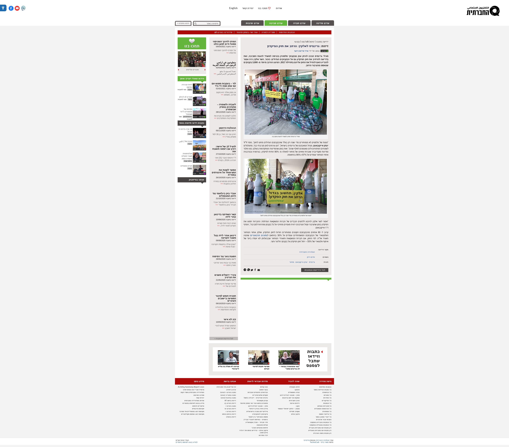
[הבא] (178, 70)
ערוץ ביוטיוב (231, 390)
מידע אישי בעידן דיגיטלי (258, 408)
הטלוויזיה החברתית (307, 252)
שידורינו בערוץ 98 (223, 32)
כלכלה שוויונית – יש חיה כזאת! (256, 398)
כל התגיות (327, 395)
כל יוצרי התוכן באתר (323, 417)
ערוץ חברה (299, 23)
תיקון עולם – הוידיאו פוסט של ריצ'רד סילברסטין (253, 431)
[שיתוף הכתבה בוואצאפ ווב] (248, 269)
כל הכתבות (327, 403)
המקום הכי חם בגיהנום (291, 398)
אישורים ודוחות (198, 406)
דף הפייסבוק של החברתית (226, 387)
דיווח (324, 46)
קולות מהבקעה (262, 425)
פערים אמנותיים (186, 166)
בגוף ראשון (263, 390)
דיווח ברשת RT (230, 400)
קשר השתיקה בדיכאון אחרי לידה (225, 215)
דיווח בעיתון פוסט (229, 414)
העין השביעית (294, 400)
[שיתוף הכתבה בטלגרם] (245, 269)
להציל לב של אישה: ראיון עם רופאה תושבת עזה (224, 149)
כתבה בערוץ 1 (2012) (228, 392)
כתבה (190, 90)
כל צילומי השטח (325, 414)
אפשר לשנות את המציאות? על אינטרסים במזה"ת (224, 172)
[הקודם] (205, 70)
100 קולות (264, 387)
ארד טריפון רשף (301, 50)
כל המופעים (326, 411)
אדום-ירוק (311, 257)
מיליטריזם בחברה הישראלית (257, 411)
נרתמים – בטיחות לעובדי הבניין (256, 419)
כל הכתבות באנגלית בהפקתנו (320, 425)
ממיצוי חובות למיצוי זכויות (261, 367)
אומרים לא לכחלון (185, 97)
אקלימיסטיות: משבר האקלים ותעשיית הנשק (187, 156)
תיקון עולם (295, 414)
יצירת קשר (247, 8)
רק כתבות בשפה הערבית (322, 433)
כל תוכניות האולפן (324, 406)
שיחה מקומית (294, 387)
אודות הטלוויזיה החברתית (194, 400)
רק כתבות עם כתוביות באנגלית (319, 430)
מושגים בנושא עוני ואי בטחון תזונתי (254, 403)
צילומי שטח (188, 161)
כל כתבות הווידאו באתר (322, 390)
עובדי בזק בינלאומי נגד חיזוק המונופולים (224, 194)
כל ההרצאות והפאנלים (322, 408)
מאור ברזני (324, 442)
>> (227, 53)
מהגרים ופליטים (192, 69)
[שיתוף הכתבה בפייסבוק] (255, 269)
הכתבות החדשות (287, 32)
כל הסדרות (327, 398)
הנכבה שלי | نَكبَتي (185, 141)
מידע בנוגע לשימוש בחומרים (193, 403)
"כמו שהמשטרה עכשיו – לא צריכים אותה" (289, 367)
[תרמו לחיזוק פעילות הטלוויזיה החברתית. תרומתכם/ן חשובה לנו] (192, 43)
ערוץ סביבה (275, 23)
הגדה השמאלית (294, 392)
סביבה (323, 51)
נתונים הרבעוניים (258, 235)
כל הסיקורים (326, 400)
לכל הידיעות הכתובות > (223, 339)
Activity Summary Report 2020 (191, 387)
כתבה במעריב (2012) (228, 395)
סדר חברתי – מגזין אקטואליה (256, 422)
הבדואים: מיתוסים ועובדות (258, 392)
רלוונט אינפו (295, 403)
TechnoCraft (314, 442)
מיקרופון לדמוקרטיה (260, 414)
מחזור (291, 262)
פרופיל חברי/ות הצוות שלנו (193, 390)
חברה (202, 149)
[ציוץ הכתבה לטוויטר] (252, 269)
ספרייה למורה (268, 32)
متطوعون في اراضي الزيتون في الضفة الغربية (224, 63)
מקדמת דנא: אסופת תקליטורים (192, 414)
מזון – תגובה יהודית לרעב (290, 395)
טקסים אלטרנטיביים (260, 395)
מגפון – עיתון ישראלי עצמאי (289, 408)
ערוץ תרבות (252, 23)
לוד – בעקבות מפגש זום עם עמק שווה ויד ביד (224, 84)
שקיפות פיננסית (198, 408)
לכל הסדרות (263, 435)
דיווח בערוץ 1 (231, 411)
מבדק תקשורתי (262, 400)
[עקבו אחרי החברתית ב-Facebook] (11, 8)
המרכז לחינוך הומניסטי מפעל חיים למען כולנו (224, 42)
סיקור (190, 99)
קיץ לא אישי (230, 319)
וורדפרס (307, 440)
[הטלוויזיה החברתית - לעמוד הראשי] (483, 11)
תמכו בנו (262, 8)
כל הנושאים (326, 392)
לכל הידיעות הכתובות (314, 269)
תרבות (201, 173)
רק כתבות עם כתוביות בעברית (320, 428)
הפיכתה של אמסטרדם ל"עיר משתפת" (186, 111)
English (233, 8)
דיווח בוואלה (231, 417)
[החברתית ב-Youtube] (17, 8)
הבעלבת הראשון (227, 128)
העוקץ (297, 390)
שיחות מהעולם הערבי (260, 428)
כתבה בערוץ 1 (231, 406)
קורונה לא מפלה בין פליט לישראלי (228, 367)
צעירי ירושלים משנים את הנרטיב (225, 276)
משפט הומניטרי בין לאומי (258, 417)
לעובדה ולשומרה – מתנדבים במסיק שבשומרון (226, 107)
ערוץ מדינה (322, 23)
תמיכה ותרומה (198, 395)
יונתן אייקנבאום (301, 262)
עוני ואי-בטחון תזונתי (247, 32)
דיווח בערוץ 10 (230, 408)
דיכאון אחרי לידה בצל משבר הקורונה (225, 236)
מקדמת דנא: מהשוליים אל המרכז (191, 411)
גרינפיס (312, 262)
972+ (298, 406)
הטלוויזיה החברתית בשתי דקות (192, 392)
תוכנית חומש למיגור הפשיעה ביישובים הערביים (226, 298)
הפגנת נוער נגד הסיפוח (224, 256)
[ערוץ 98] (23, 8)
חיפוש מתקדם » (183, 23)
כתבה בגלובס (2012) (228, 398)
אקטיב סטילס (294, 411)
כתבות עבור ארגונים (323, 419)
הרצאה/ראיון (187, 117)
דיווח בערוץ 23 (230, 403)
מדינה (202, 137)
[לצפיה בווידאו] (199, 87)
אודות (279, 8)
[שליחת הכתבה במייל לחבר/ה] (259, 269)
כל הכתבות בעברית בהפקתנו (320, 422)
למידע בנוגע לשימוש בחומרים (187, 442)
